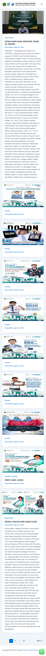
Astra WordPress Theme (35, 650)
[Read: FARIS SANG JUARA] (23, 461)
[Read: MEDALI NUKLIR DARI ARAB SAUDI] (23, 502)
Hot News (8, 476)
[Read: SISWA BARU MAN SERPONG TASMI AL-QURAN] (23, 22)
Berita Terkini (9, 38)
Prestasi (7, 211)
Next (40, 641)
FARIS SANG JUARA (14, 480)
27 (24, 641)
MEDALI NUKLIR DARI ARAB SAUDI (21, 521)
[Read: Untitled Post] (23, 195)
